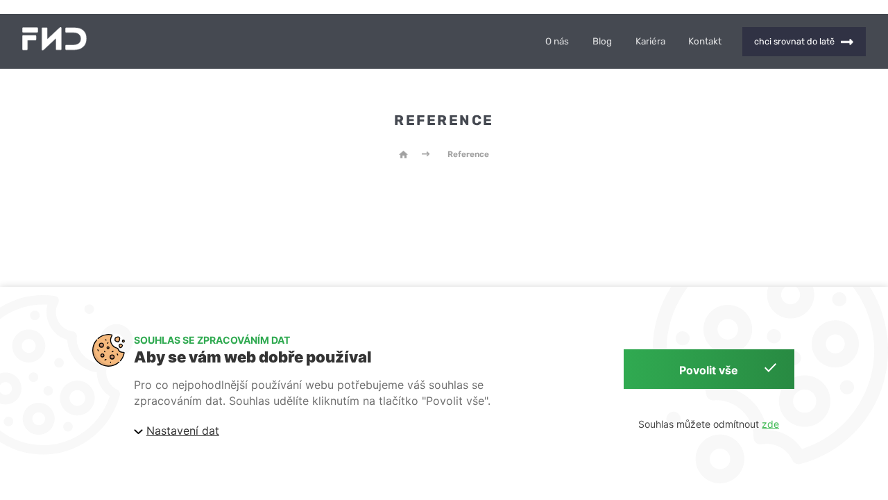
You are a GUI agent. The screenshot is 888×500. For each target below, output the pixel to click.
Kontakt (705, 41)
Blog (602, 41)
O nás (557, 41)
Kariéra (650, 41)
